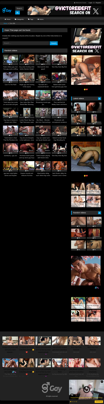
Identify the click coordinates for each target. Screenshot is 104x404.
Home (8, 19)
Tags (31, 19)
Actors (41, 19)
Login (90, 2)
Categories (20, 19)
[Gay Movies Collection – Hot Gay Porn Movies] (7, 10)
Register (98, 2)
